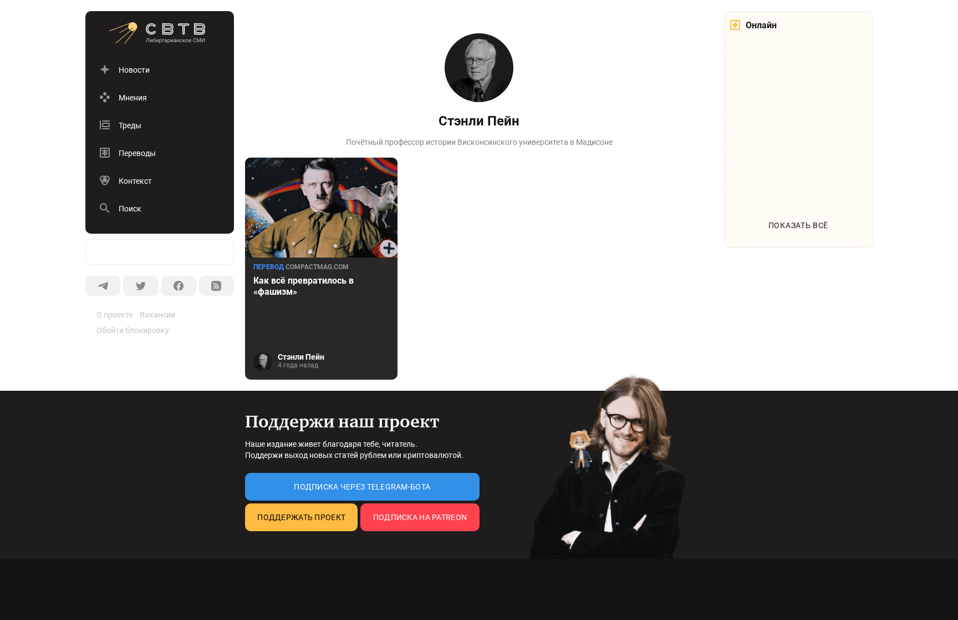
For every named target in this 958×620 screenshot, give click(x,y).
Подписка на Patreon (420, 517)
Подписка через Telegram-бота (362, 486)
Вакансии (157, 314)
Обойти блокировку (132, 330)
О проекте (114, 314)
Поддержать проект (301, 517)
